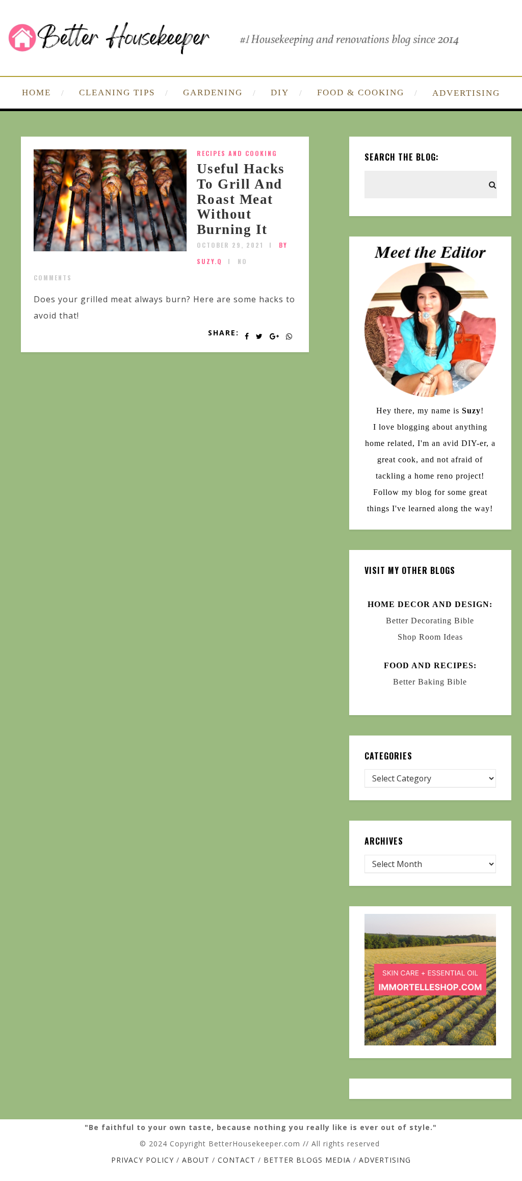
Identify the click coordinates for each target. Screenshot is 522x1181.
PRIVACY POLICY (142, 1160)
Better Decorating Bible (430, 620)
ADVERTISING (466, 93)
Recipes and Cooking (237, 153)
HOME (36, 92)
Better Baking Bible (430, 681)
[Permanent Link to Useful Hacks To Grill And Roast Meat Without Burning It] (110, 248)
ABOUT (196, 1160)
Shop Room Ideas (430, 637)
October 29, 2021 (230, 245)
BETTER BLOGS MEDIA (307, 1160)
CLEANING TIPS (117, 92)
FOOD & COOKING (360, 92)
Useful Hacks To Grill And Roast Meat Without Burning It (241, 199)
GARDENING (213, 92)
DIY (280, 92)
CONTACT (236, 1160)
